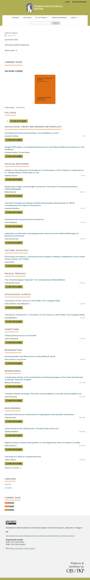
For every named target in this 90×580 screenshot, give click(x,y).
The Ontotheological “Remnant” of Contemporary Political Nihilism (35, 280)
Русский (8, 488)
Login (67, 2)
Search (55, 23)
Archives (27, 18)
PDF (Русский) (19, 121)
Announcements (59, 18)
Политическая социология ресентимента (24, 219)
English (8, 484)
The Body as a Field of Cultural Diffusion (23, 457)
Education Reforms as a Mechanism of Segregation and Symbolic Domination (39, 414)
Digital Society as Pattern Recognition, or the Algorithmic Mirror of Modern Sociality (42, 443)
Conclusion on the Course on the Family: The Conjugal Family (32, 301)
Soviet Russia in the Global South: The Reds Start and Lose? (32, 429)
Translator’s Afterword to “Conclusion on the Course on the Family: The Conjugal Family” (45, 315)
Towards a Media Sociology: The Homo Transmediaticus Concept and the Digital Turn (43, 394)
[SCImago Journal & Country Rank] (20, 548)
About (74, 18)
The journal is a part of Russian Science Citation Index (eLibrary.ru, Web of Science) (40, 536)
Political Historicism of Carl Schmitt (20, 336)
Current (15, 18)
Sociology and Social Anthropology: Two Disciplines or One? (32, 133)
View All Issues (12, 468)
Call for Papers (11, 33)
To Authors (41, 18)
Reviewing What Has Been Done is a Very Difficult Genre (30, 356)
